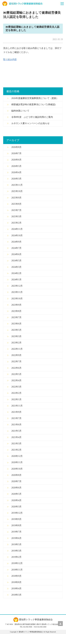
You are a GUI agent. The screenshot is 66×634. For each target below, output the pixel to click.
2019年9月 (16, 519)
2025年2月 (16, 223)
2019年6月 (16, 538)
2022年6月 (16, 368)
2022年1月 (16, 399)
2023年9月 (16, 305)
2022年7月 (16, 361)
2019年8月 (16, 525)
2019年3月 (16, 551)
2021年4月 (16, 437)
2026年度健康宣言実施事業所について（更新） (34, 98)
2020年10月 (17, 469)
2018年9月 (16, 576)
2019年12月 (17, 513)
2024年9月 (16, 242)
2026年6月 (16, 159)
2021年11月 (17, 406)
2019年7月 (16, 532)
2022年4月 (16, 380)
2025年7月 (16, 210)
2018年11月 (17, 570)
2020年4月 (16, 500)
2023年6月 (16, 323)
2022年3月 (16, 387)
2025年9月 (16, 197)
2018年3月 (16, 595)
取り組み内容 (10, 59)
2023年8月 (16, 311)
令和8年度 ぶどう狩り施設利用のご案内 (32, 117)
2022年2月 (16, 393)
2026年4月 (16, 172)
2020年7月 (16, 481)
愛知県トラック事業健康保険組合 (22, 3)
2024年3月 (16, 267)
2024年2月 (16, 273)
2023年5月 (16, 330)
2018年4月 (16, 588)
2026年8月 (16, 147)
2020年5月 (16, 494)
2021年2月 (16, 450)
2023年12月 (17, 286)
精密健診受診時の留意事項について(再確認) (33, 104)
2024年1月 (16, 279)
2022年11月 (17, 349)
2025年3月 (16, 216)
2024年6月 (16, 254)
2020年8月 (16, 475)
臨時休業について (20, 111)
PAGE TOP (60, 623)
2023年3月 (16, 336)
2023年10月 (17, 298)
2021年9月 (16, 412)
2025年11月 (17, 185)
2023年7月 (16, 317)
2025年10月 (17, 191)
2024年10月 (17, 235)
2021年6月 (16, 424)
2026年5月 (16, 166)
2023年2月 (16, 342)
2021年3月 (16, 443)
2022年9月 (16, 355)
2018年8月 (16, 582)
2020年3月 (16, 506)
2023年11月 (17, 292)
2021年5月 (16, 431)
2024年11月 (17, 229)
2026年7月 (16, 153)
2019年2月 (16, 557)
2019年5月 (16, 544)
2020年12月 (17, 456)
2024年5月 (16, 260)
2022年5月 (16, 374)
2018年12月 (17, 563)
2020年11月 (17, 462)
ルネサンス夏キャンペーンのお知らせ (30, 123)
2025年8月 (16, 204)
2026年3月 (16, 178)
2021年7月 (16, 418)
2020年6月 (16, 487)
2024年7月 (16, 248)
